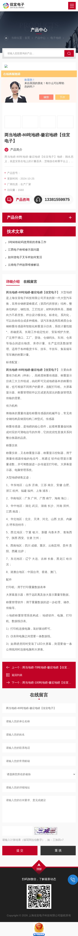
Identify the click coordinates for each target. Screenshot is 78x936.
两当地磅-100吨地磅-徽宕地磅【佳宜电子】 (49, 682)
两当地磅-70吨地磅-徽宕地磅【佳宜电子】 (49, 667)
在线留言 (30, 281)
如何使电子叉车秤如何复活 (25, 257)
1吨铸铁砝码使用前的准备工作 (27, 242)
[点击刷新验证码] (45, 831)
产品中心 (40, 37)
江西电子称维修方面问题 (23, 249)
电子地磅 (55, 37)
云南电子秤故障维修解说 (23, 264)
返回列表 (17, 675)
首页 (27, 37)
